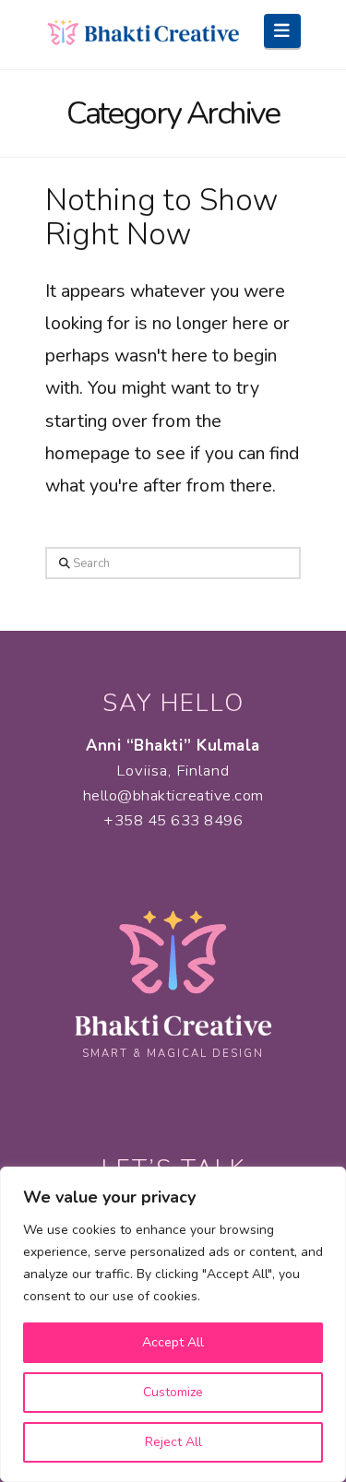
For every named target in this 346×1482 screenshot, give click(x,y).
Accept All (173, 1342)
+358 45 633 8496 (173, 820)
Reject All (173, 1442)
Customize (173, 1392)
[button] (283, 31)
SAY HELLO (173, 703)
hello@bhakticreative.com (173, 795)
